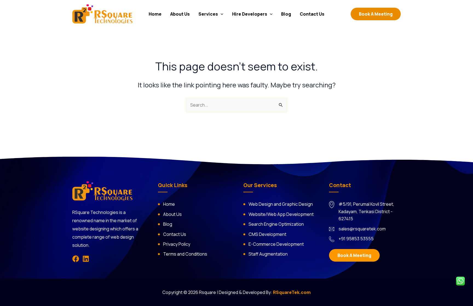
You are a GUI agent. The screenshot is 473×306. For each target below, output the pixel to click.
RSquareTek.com (292, 292)
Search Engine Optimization (276, 224)
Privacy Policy (176, 244)
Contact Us (312, 14)
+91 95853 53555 (356, 239)
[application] (220, 14)
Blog (286, 14)
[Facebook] (75, 258)
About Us (180, 14)
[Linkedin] (85, 258)
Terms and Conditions (185, 254)
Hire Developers (249, 14)
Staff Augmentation (268, 254)
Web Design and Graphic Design (281, 204)
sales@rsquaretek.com (362, 229)
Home (155, 14)
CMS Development (267, 234)
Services (208, 14)
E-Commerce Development (276, 244)
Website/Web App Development (281, 214)
